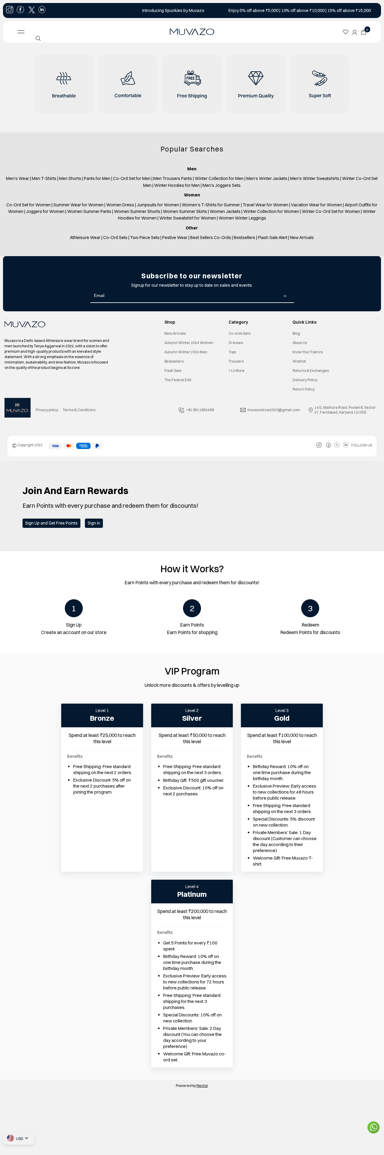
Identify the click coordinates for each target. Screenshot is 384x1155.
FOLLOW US (361, 445)
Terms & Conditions (79, 410)
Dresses (236, 342)
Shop (169, 322)
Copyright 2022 (27, 445)
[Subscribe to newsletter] (284, 296)
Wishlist (299, 361)
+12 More (236, 370)
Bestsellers (174, 361)
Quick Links (304, 322)
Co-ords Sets (239, 333)
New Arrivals (175, 333)
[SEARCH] (38, 38)
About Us (299, 342)
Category (238, 322)
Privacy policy (47, 410)
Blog (296, 333)
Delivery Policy (304, 380)
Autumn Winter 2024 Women (188, 342)
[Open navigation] (55, 31)
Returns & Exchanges (310, 370)
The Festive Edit (177, 380)
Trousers (236, 361)
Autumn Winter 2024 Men (185, 352)
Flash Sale (173, 370)
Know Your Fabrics (307, 352)
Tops (232, 352)
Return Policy (303, 389)
